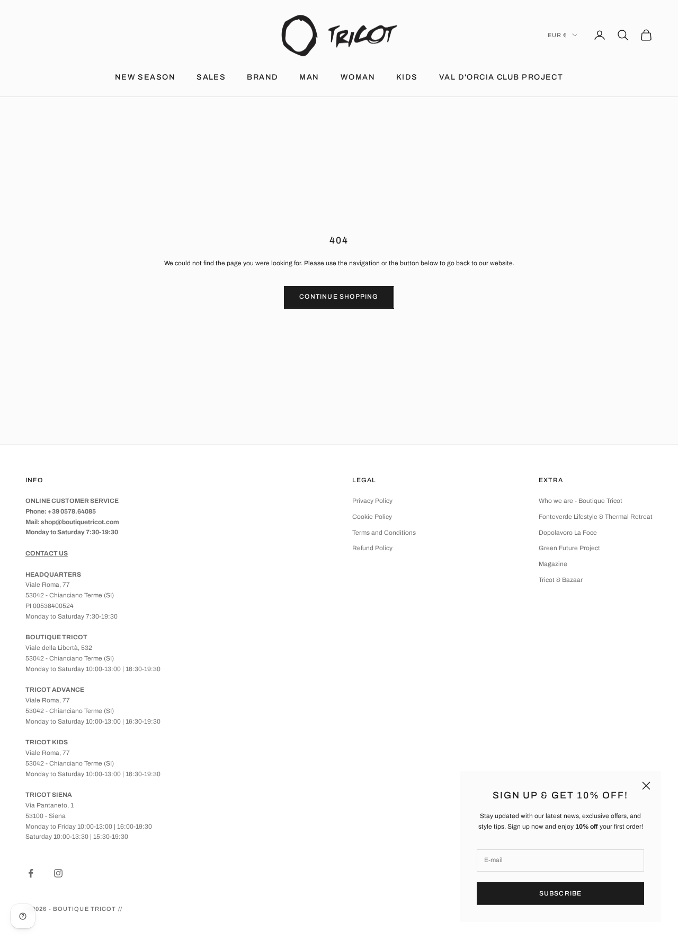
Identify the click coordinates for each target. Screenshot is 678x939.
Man (309, 77)
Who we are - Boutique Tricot (580, 501)
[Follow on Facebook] (30, 873)
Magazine (553, 564)
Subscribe (560, 893)
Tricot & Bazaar (561, 580)
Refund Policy (372, 548)
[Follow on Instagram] (58, 873)
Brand (262, 77)
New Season (145, 77)
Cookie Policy (372, 516)
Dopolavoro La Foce (568, 532)
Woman (358, 77)
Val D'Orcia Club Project (501, 77)
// (120, 909)
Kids (407, 77)
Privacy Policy (372, 501)
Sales (211, 77)
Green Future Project (569, 548)
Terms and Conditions (384, 532)
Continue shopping (338, 296)
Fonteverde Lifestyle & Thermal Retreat (596, 516)
